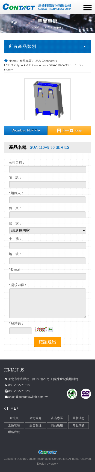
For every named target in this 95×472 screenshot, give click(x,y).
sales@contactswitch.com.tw (28, 397)
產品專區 (26, 61)
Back (69, 130)
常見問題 (79, 425)
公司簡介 (36, 418)
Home (13, 61)
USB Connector (45, 61)
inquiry (8, 69)
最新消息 (79, 418)
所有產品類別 (22, 46)
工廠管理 (14, 425)
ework (54, 463)
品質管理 (36, 425)
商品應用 (57, 425)
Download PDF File (26, 130)
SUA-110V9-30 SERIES (65, 65)
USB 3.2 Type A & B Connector (25, 65)
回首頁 (13, 418)
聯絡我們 (14, 432)
